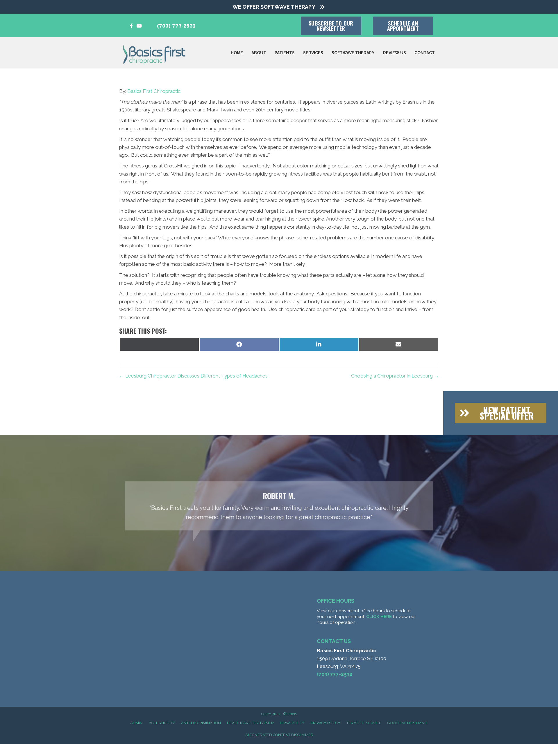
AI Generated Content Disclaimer (279, 735)
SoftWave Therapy (353, 52)
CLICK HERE (379, 616)
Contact (424, 52)
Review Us (394, 52)
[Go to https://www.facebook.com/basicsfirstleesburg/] (131, 26)
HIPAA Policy (292, 723)
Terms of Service (363, 723)
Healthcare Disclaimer (250, 723)
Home (237, 52)
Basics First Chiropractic (153, 91)
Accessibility (162, 723)
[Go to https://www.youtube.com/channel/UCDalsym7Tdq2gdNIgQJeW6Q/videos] (139, 26)
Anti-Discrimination (201, 723)
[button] (500, 413)
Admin (136, 723)
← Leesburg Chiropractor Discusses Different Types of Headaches (193, 376)
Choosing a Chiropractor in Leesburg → (395, 376)
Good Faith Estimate (407, 723)
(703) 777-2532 (176, 26)
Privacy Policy (325, 723)
